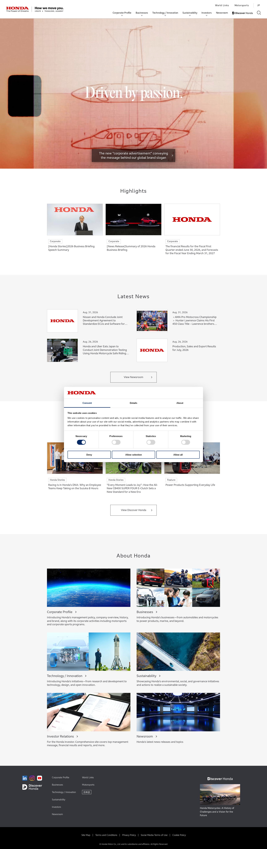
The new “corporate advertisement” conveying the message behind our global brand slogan (133, 155)
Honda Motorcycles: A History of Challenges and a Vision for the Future (217, 812)
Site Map (85, 835)
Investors (206, 12)
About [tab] (179, 403)
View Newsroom (133, 377)
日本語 (86, 792)
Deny (89, 454)
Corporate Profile (122, 12)
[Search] (259, 13)
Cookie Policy (179, 835)
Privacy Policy (129, 835)
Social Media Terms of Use (154, 835)
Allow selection (133, 454)
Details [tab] (133, 403)
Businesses (142, 12)
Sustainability (189, 12)
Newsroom (222, 12)
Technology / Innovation (165, 12)
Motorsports (242, 5)
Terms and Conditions (106, 835)
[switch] (116, 442)
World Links (222, 5)
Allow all (178, 454)
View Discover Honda (133, 510)
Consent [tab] (87, 403)
